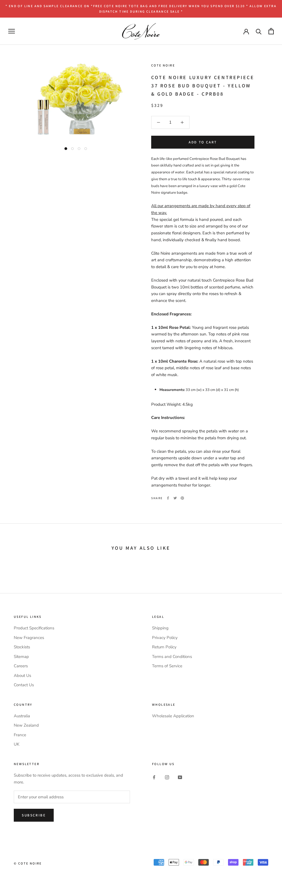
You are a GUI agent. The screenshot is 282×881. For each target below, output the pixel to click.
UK (16, 744)
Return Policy (164, 647)
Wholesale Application (173, 716)
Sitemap (21, 656)
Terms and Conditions (172, 656)
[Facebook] (168, 498)
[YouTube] (180, 777)
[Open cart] (271, 31)
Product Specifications (34, 628)
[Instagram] (167, 777)
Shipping (160, 628)
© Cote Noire (28, 863)
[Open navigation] (11, 31)
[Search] (259, 31)
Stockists (22, 647)
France (20, 735)
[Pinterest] (182, 498)
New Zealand (26, 725)
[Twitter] (175, 498)
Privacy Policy (165, 637)
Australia (22, 716)
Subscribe (34, 815)
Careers (21, 666)
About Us (22, 675)
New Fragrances (29, 637)
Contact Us (24, 685)
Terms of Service (167, 666)
